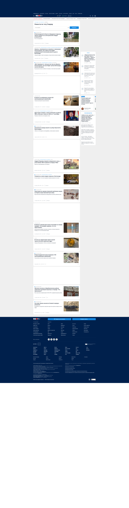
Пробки (70, 13)
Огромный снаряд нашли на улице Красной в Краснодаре (48, 128)
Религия (73, 333)
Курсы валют (65, 13)
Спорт (85, 323)
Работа (73, 330)
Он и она (74, 323)
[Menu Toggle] (34, 15)
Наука (62, 331)
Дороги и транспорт (51, 330)
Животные (50, 333)
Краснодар (37, 22)
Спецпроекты (86, 331)
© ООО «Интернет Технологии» (49, 379)
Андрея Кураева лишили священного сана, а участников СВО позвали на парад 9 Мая (47, 161)
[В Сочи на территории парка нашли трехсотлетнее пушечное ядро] (71, 243)
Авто (49, 323)
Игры (76, 13)
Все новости (41, 22)
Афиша (56, 13)
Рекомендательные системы (69, 369)
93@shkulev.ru (44, 371)
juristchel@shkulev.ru (56, 372)
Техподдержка (35, 331)
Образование (63, 335)
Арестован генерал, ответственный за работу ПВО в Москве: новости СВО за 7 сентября (48, 113)
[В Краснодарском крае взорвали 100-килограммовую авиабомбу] (71, 258)
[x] (57, 339)
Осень (73, 325)
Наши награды (35, 328)
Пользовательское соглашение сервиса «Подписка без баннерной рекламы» (76, 371)
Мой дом (62, 330)
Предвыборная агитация (37, 333)
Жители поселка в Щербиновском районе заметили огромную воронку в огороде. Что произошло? (47, 290)
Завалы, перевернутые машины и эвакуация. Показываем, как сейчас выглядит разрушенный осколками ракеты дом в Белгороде (48, 51)
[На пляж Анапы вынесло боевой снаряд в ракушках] (71, 306)
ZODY (73, 13)
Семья (73, 335)
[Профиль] (95, 15)
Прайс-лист (35, 325)
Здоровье (49, 335)
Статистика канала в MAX (38, 335)
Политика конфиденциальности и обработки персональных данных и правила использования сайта (79, 372)
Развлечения (74, 331)
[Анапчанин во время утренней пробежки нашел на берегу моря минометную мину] (71, 194)
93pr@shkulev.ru (78, 365)
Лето (62, 328)
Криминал (63, 325)
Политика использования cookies (70, 368)
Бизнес (49, 325)
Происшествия (75, 328)
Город (49, 328)
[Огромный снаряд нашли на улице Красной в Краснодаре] (71, 131)
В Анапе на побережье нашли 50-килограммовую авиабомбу (44, 98)
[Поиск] (90, 15)
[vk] (51, 339)
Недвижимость (36, 13)
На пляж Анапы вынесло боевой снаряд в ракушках (47, 304)
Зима (62, 323)
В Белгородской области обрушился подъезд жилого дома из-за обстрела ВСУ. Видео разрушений (48, 35)
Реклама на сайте (36, 323)
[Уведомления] (93, 15)
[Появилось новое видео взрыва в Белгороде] (71, 179)
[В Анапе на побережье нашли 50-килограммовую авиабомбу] (71, 101)
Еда (48, 331)
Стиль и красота (87, 325)
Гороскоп (60, 13)
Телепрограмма (52, 13)
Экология (85, 328)
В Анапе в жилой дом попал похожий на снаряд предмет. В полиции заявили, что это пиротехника (48, 226)
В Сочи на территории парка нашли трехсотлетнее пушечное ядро (45, 240)
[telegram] (49, 339)
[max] (54, 339)
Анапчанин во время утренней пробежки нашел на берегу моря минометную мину (48, 192)
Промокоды (80, 13)
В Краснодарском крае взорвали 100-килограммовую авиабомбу (45, 255)
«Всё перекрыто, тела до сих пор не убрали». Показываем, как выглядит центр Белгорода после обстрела (48, 65)
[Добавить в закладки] (78, 43)
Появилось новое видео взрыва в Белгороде (48, 176)
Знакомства (42, 13)
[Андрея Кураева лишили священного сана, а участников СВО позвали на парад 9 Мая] (71, 164)
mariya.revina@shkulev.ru (36, 377)
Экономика (86, 330)
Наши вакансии (36, 330)
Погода (46, 13)
